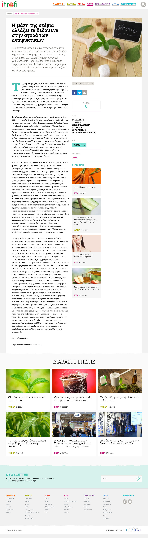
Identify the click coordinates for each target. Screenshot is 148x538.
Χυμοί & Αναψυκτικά (70, 501)
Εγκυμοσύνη (107, 504)
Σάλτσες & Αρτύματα (32, 512)
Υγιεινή (8, 507)
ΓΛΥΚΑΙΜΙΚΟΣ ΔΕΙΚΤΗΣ (84, 132)
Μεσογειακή (10, 498)
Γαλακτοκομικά (50, 507)
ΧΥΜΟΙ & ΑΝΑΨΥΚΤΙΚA (29, 13)
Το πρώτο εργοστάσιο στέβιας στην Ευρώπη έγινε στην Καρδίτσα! (28, 434)
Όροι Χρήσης (120, 530)
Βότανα (27, 515)
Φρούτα (27, 501)
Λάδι (26, 507)
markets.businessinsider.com (29, 345)
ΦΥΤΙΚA (77, 230)
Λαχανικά (28, 498)
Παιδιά (105, 507)
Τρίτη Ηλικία (107, 510)
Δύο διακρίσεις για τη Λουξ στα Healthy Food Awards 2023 (120, 434)
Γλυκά (27, 504)
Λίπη (46, 510)
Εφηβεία (106, 498)
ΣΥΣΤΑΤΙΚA (78, 119)
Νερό (66, 498)
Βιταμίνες (106, 518)
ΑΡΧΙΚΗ (9, 13)
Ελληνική (9, 501)
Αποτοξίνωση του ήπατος (86, 182)
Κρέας (47, 498)
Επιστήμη (87, 498)
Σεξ (104, 515)
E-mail (84, 92)
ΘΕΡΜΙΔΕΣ (77, 122)
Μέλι (46, 512)
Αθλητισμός (107, 501)
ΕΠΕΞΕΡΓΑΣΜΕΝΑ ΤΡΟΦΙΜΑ (81, 126)
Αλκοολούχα (68, 507)
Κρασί (66, 504)
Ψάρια (47, 501)
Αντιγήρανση (107, 512)
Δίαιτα (8, 504)
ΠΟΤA (17, 13)
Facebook (74, 92)
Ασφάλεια (87, 501)
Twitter (79, 92)
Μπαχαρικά (29, 518)
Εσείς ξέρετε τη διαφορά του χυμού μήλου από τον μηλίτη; (86, 283)
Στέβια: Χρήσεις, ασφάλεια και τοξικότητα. (120, 389)
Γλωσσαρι (78, 145)
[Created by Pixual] (134, 529)
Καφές (66, 512)
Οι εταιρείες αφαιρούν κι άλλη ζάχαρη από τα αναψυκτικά (74, 389)
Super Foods (10, 510)
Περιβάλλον (88, 504)
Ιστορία (8, 512)
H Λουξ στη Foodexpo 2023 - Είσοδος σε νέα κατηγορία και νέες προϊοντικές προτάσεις (74, 434)
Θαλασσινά (48, 504)
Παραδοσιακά (88, 510)
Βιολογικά (87, 507)
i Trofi (10, 4)
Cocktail (66, 510)
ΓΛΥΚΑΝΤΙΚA (79, 130)
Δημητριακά (29, 510)
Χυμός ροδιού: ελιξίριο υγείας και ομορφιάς (86, 250)
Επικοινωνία (110, 530)
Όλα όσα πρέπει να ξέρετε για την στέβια (28, 389)
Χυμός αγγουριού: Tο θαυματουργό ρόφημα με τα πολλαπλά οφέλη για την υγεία (86, 215)
